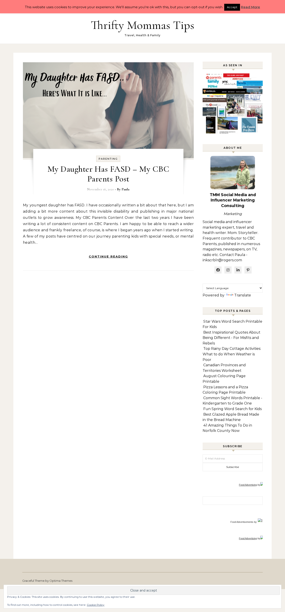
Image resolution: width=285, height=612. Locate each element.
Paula (125, 189)
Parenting (108, 158)
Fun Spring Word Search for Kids (232, 409)
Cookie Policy (95, 604)
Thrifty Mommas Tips (142, 25)
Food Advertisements (241, 522)
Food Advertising (248, 484)
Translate (242, 295)
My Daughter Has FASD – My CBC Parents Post (108, 174)
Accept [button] (232, 7)
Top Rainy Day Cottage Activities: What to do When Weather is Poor (232, 354)
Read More (250, 7)
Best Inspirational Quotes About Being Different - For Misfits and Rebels (231, 337)
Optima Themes (60, 580)
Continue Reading (108, 256)
